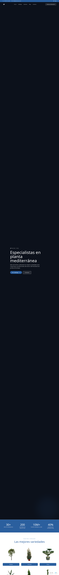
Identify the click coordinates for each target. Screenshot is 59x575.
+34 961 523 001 (7, 1)
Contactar (27, 272)
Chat (52, 572)
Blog (30, 4)
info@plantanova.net (17, 1)
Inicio (15, 4)
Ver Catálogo (15, 272)
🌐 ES (56, 572)
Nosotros (25, 4)
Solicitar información (51, 4)
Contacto (34, 4)
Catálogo (20, 4)
